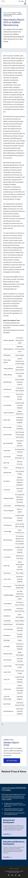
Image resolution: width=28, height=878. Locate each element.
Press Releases (12, 12)
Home (5, 12)
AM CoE (3, 1)
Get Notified (12, 761)
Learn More (6, 834)
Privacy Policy (16, 872)
